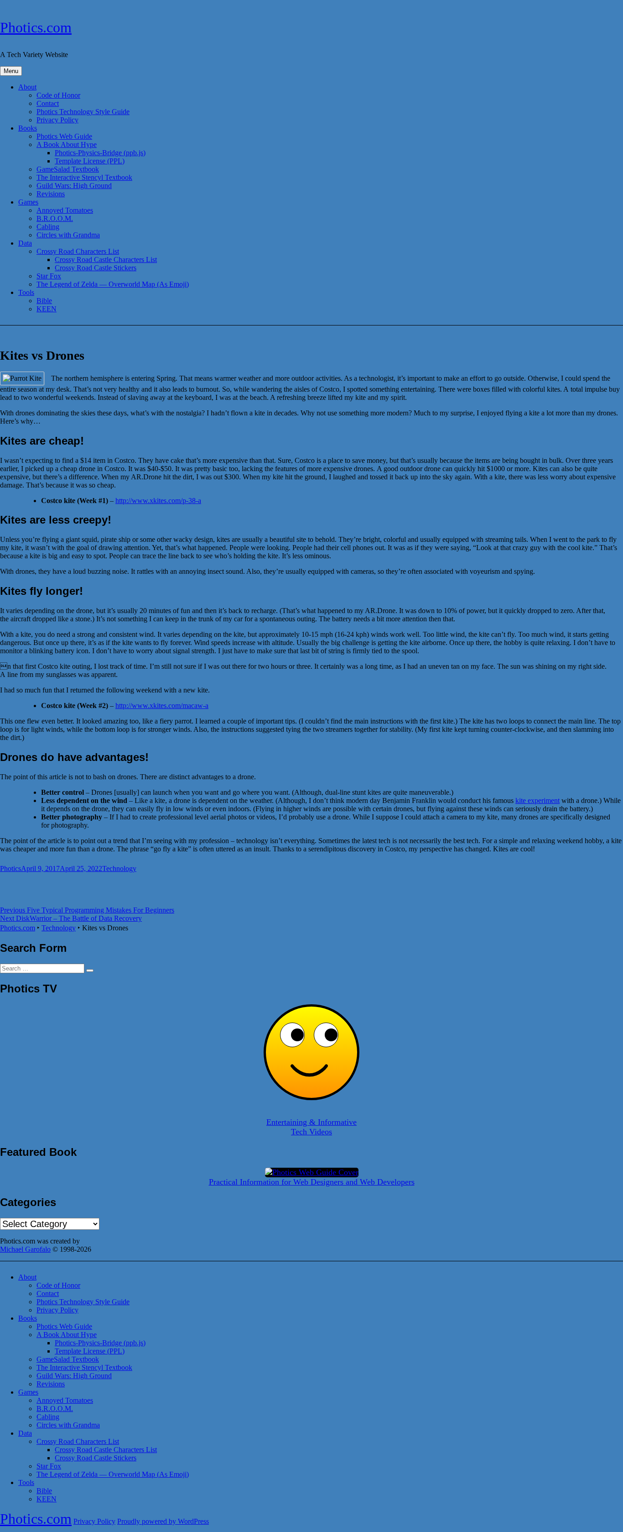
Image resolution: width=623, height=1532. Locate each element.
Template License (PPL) (90, 161)
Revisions (50, 194)
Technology (119, 868)
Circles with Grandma (68, 235)
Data (25, 243)
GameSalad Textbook (67, 169)
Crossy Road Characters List (77, 251)
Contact (47, 103)
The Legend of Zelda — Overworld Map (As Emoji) (112, 284)
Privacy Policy (57, 120)
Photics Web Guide (64, 136)
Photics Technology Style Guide (83, 111)
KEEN (46, 309)
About (27, 87)
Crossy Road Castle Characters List (106, 259)
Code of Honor (58, 95)
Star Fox (48, 276)
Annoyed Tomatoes (64, 210)
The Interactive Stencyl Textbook (84, 177)
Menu (11, 71)
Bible (44, 300)
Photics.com (36, 27)
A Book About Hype (66, 144)
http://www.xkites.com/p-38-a (158, 500)
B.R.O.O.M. (54, 218)
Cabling (47, 227)
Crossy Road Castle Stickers (95, 268)
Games (28, 202)
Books (27, 128)
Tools (26, 292)
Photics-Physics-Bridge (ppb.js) (100, 153)
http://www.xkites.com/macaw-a (161, 705)
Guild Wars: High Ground (74, 185)
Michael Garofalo (25, 1249)
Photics (10, 868)
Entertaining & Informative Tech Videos (311, 1127)
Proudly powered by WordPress (163, 1521)
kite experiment (537, 800)
